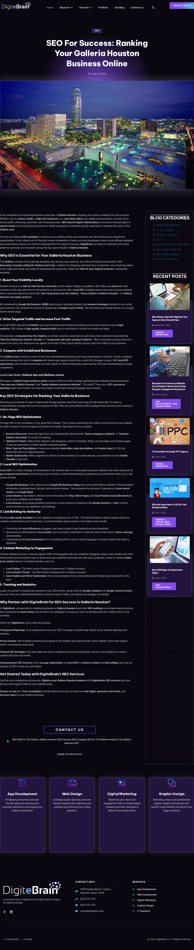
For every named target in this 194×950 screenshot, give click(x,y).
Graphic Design (166, 235)
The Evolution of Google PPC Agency (170, 451)
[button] (153, 8)
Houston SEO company (74, 739)
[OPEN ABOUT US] (72, 7)
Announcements (167, 259)
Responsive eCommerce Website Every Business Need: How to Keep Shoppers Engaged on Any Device (169, 386)
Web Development (168, 225)
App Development (168, 254)
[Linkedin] (11, 911)
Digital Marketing (168, 249)
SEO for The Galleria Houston (102, 739)
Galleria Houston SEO (51, 739)
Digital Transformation (173, 244)
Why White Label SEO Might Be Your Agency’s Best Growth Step (169, 318)
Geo (97, 30)
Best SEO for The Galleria (26, 739)
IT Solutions (164, 230)
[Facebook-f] (4, 911)
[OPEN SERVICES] (91, 7)
